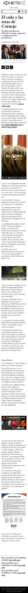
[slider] (12, 177)
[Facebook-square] (19, 11)
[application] (14, 157)
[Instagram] (25, 11)
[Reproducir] (3, 178)
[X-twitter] (22, 11)
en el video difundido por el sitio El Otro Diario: (12, 126)
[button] (2, 11)
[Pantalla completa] (24, 178)
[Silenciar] (22, 178)
